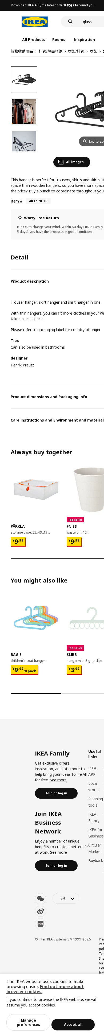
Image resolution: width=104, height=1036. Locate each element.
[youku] (40, 923)
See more (58, 779)
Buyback (95, 860)
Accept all (73, 1024)
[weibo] (40, 911)
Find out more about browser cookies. (45, 989)
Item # (16, 201)
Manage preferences (28, 1022)
